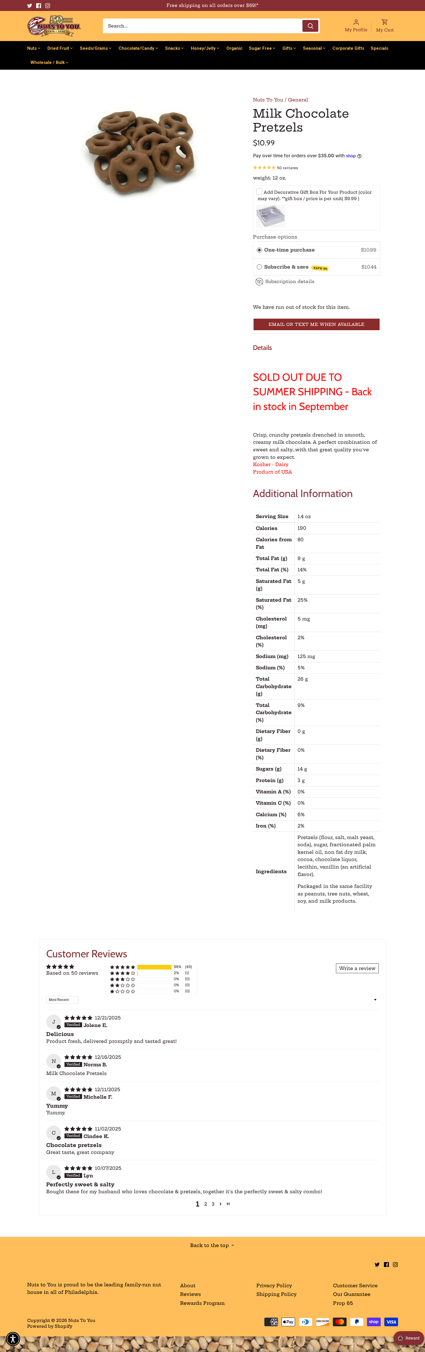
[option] (142, 152)
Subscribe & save (295, 267)
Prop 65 (343, 1303)
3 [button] (213, 1204)
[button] (316, 324)
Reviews (190, 1294)
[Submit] (310, 26)
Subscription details (289, 281)
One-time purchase (289, 250)
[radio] (259, 250)
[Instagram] (47, 5)
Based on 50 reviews (72, 973)
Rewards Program (202, 1303)
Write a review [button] (357, 968)
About (187, 1285)
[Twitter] (29, 5)
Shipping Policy (276, 1294)
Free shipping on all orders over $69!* (212, 5)
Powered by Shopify (49, 1326)
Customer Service (355, 1285)
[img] (79, 1018)
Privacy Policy (274, 1285)
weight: (262, 178)
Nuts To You (268, 100)
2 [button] (205, 1204)
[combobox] (211, 25)
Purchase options (275, 237)
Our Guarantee (351, 1294)
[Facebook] (38, 5)
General (298, 100)
